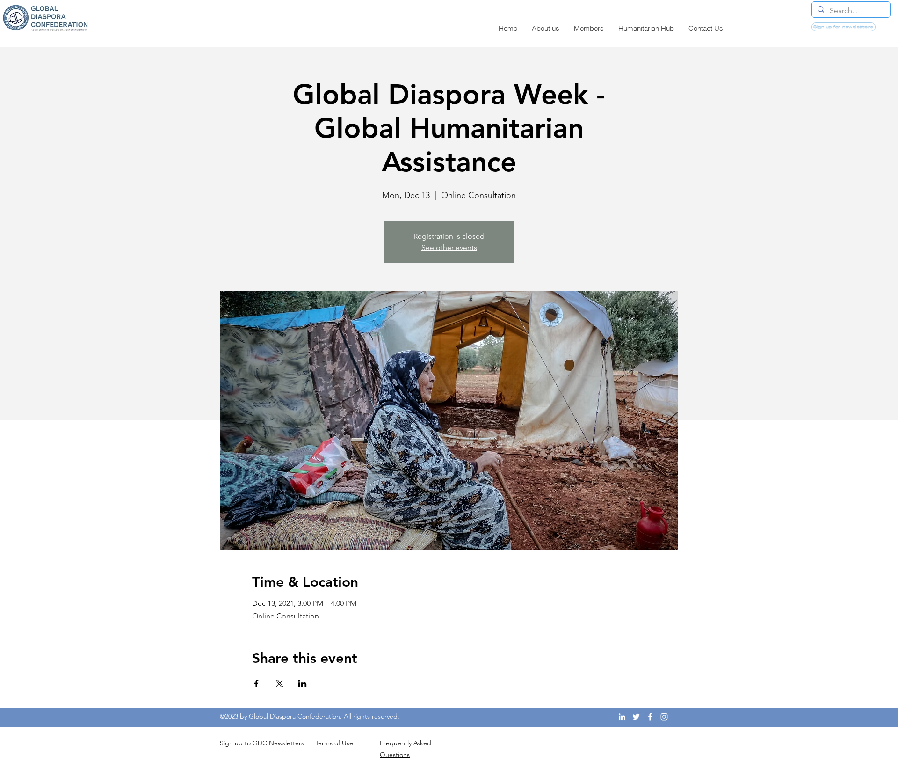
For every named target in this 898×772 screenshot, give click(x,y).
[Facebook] (650, 716)
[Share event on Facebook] (256, 683)
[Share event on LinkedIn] (302, 683)
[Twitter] (636, 716)
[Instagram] (664, 716)
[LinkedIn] (622, 716)
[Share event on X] (279, 683)
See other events (449, 247)
